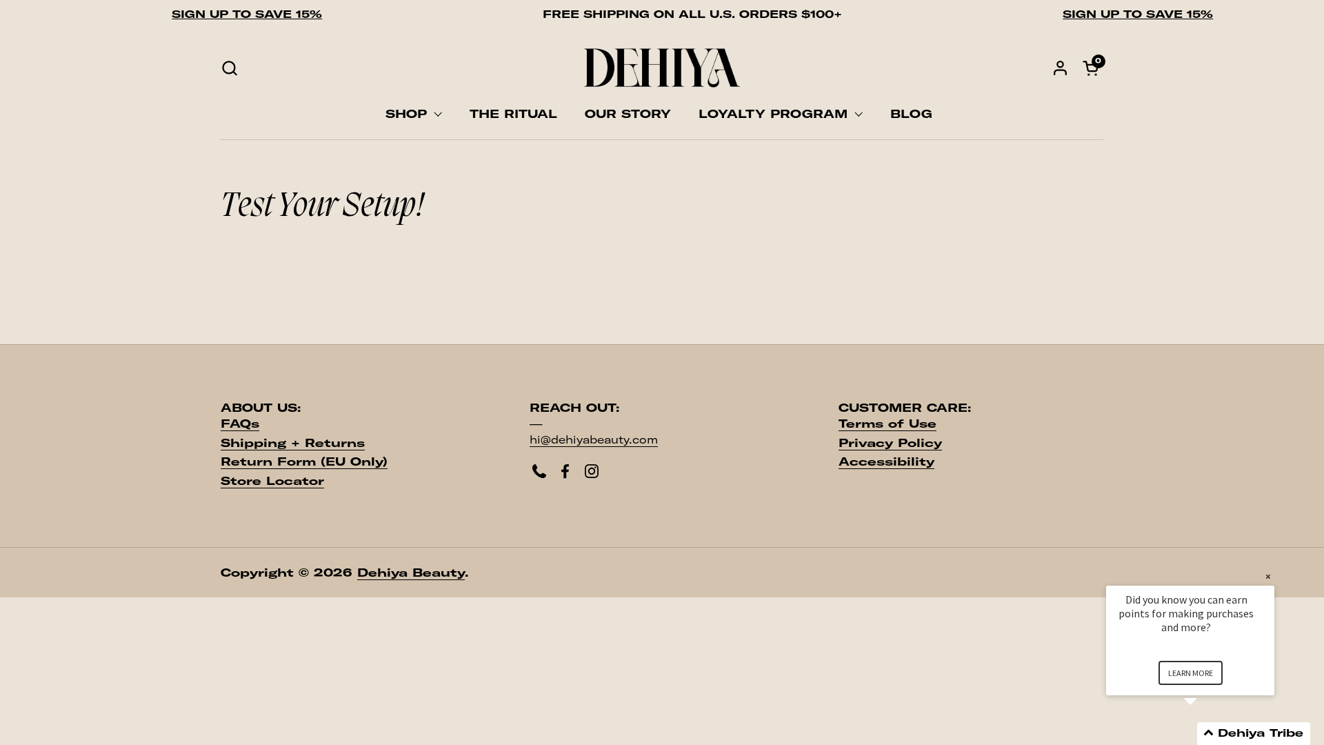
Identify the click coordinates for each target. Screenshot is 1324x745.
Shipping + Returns (293, 443)
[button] (229, 68)
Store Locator (272, 481)
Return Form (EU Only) (304, 461)
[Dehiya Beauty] (662, 68)
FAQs (240, 423)
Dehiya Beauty (411, 572)
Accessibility (886, 461)
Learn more (1190, 673)
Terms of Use (887, 423)
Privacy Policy (890, 443)
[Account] (1060, 68)
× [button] (1268, 576)
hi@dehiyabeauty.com (594, 439)
